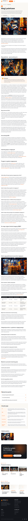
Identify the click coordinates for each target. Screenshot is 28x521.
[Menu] (14, 1)
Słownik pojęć (2, 512)
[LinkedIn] (22, 519)
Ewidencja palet (5, 4)
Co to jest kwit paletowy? (6, 397)
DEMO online (11, 1)
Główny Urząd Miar (20, 294)
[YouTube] (24, 519)
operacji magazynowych (11, 152)
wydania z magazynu (8, 97)
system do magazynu (12, 197)
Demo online (2, 515)
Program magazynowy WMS (17, 501)
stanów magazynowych (22, 156)
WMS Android (13, 163)
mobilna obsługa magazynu (17, 209)
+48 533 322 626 (17, 455)
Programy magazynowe (5, 177)
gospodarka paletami (4, 43)
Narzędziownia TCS (16, 505)
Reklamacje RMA (16, 504)
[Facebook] (26, 519)
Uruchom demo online (7, 455)
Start (1, 4)
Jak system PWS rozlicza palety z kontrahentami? (9, 400)
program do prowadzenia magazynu (10, 222)
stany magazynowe (21, 229)
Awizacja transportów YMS (17, 502)
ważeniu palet (3, 358)
